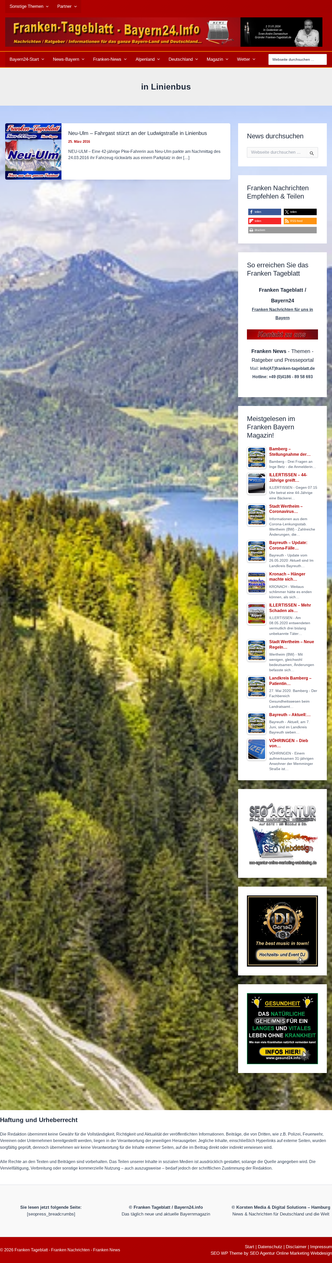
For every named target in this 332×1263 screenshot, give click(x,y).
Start (249, 1246)
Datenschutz (270, 1246)
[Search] (324, 59)
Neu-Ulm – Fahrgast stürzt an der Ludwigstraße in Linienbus (137, 133)
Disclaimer (296, 1246)
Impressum (321, 1246)
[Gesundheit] (282, 1028)
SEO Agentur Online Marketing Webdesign (291, 1253)
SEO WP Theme (227, 1253)
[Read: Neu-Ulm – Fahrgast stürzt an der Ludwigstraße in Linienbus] (33, 151)
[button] (46, 6)
